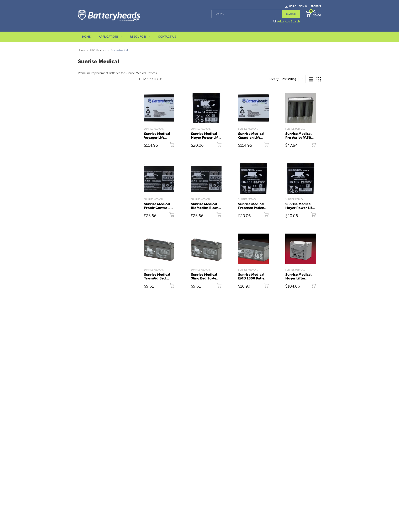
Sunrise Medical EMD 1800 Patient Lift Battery (253, 278)
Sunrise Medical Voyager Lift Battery (157, 137)
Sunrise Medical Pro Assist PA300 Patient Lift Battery (299, 139)
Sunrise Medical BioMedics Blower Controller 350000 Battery (206, 210)
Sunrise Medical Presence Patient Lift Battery (252, 208)
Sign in (303, 6)
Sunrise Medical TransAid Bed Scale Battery (157, 278)
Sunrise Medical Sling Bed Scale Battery (204, 278)
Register (316, 6)
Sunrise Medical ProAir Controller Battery (158, 208)
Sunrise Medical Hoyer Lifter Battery (298, 278)
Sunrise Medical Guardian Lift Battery (251, 137)
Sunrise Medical (154, 128)
